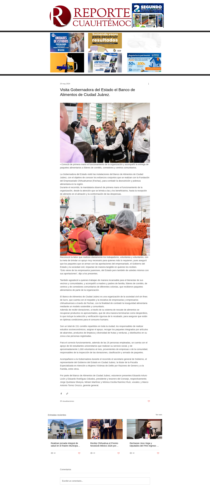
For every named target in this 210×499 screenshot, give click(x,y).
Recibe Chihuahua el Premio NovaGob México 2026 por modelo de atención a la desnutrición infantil (104, 444)
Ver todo (159, 415)
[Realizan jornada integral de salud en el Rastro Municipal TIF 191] (65, 429)
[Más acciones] (148, 83)
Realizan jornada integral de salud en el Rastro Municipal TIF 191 (64, 444)
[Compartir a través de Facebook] (61, 393)
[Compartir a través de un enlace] (67, 393)
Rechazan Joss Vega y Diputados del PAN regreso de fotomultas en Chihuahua (144, 444)
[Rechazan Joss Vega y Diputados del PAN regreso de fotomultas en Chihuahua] (144, 429)
